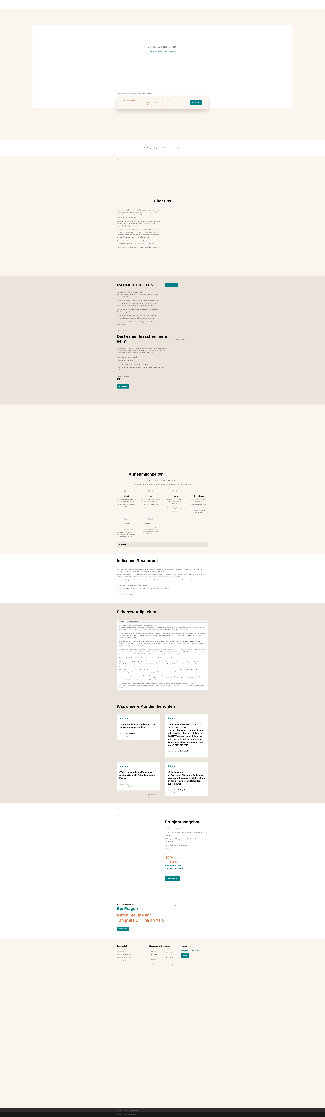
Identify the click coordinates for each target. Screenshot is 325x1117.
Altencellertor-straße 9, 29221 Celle (152, 102)
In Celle (121, 621)
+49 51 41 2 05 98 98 (174, 101)
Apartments (120, 951)
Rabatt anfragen (172, 878)
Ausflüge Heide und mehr (125, 961)
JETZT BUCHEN (171, 285)
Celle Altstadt (129, 101)
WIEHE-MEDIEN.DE (131, 1114)
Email (185, 955)
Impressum (120, 1110)
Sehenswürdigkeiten (123, 954)
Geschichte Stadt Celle (124, 957)
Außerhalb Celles (134, 621)
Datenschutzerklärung (131, 1110)
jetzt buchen (196, 102)
